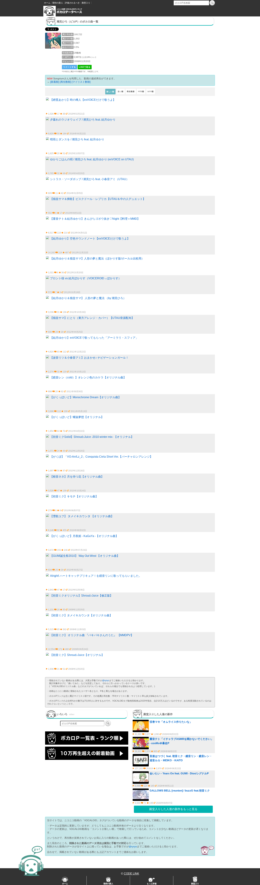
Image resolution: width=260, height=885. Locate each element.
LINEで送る (84, 67)
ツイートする (69, 67)
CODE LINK (131, 873)
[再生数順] (65, 81)
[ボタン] (212, 3)
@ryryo (105, 680)
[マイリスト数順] (81, 81)
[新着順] (54, 81)
